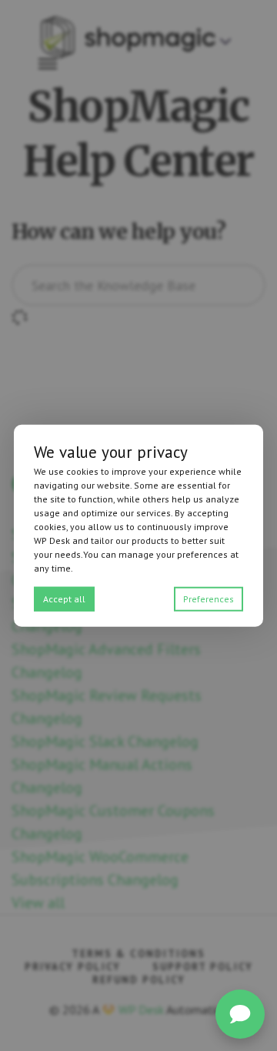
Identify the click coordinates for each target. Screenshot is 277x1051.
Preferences (208, 598)
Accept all (64, 598)
